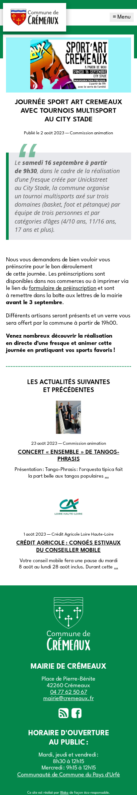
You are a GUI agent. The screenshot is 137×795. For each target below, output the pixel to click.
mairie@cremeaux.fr (68, 698)
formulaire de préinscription (62, 288)
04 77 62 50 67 (68, 692)
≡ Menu (122, 17)
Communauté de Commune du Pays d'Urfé (68, 775)
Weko (64, 792)
